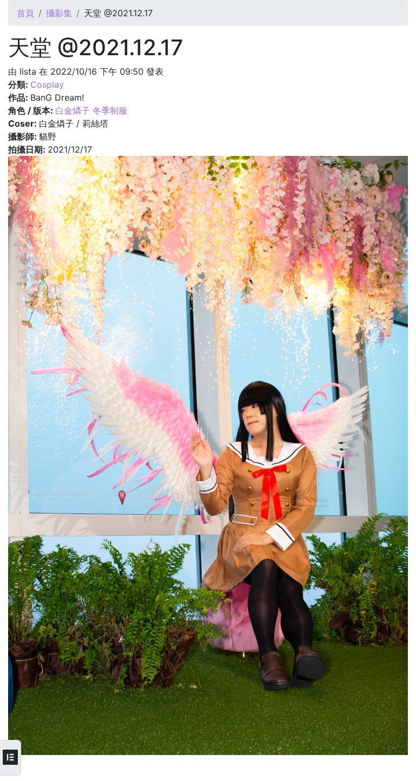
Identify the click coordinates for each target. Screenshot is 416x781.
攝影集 (59, 13)
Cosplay (47, 84)
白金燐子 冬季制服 (91, 110)
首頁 (25, 13)
